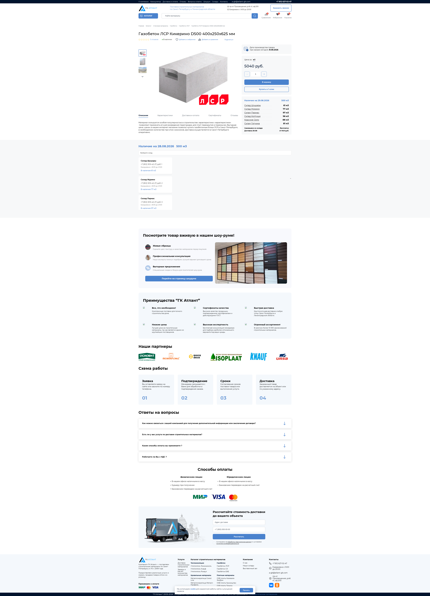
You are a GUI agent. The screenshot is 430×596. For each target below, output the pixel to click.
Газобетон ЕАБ (223, 572)
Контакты (224, 2)
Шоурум (206, 2)
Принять (246, 590)
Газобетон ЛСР (223, 566)
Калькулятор (155, 2)
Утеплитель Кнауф (198, 569)
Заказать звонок (281, 8)
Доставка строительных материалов (183, 565)
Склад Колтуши (252, 116)
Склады (215, 2)
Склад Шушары (252, 105)
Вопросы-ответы (195, 2)
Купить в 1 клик (266, 89)
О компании (144, 2)
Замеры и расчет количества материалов (183, 572)
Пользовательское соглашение (262, 594)
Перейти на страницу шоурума (179, 278)
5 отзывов (154, 39)
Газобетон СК (222, 569)
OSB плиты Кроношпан (226, 583)
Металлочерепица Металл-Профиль (202, 584)
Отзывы (183, 2)
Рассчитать (239, 537)
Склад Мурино (252, 109)
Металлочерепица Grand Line (201, 579)
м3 (254, 60)
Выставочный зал (250, 569)
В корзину (266, 82)
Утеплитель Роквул (199, 572)
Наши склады (248, 566)
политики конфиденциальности (227, 543)
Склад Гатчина (252, 123)
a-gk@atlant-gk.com (241, 2)
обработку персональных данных (239, 542)
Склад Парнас (251, 112)
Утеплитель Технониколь (201, 566)
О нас (245, 563)
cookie (193, 589)
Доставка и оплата (170, 2)
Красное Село (251, 120)
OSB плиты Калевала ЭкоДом (225, 579)
